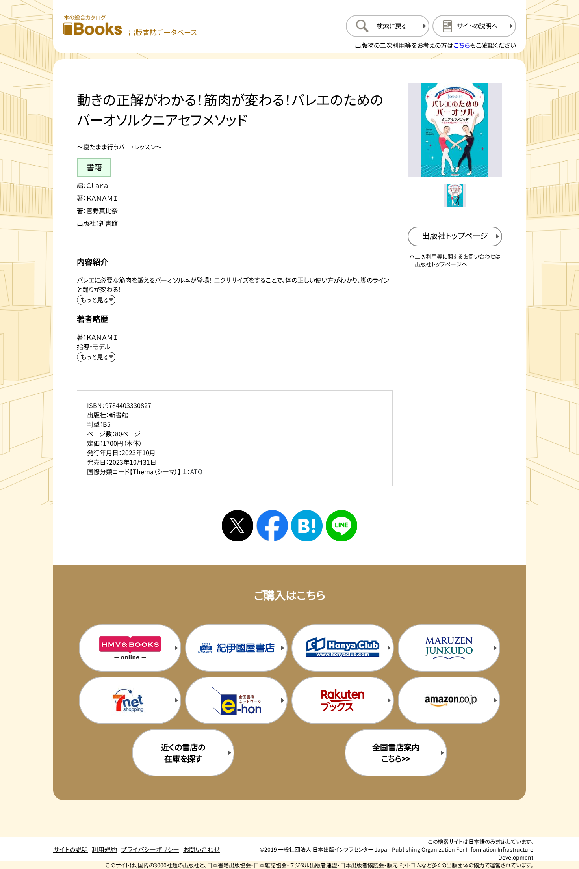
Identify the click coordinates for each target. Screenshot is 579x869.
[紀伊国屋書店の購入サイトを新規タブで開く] (236, 648)
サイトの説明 (70, 849)
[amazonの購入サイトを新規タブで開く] (449, 700)
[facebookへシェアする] (272, 525)
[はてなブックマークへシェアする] (307, 525)
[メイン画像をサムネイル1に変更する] (455, 195)
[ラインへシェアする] (341, 525)
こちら (461, 45)
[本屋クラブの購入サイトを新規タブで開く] (342, 648)
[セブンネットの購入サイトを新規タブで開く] (130, 700)
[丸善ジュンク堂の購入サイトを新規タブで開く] (449, 648)
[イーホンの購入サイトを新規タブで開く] (236, 700)
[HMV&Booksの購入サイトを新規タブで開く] (130, 648)
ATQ (196, 471)
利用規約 (104, 849)
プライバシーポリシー (150, 849)
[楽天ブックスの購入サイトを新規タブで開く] (342, 700)
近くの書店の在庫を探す (183, 752)
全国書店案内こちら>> (395, 752)
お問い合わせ (201, 849)
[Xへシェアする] (237, 525)
